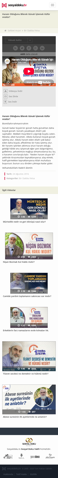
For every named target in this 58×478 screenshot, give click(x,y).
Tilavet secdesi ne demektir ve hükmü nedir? (25, 373)
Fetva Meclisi (7, 457)
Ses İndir (12, 101)
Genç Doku (35, 457)
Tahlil (21, 457)
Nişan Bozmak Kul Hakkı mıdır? (19, 261)
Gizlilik (33, 474)
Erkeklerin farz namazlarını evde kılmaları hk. (26, 330)
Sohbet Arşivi (14, 30)
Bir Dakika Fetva (32, 30)
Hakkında (8, 474)
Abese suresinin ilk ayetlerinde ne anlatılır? (25, 416)
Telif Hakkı (21, 474)
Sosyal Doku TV (16, 5)
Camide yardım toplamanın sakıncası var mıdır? (27, 296)
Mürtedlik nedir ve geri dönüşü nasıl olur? (24, 221)
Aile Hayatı (50, 457)
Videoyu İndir (15, 91)
